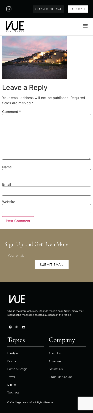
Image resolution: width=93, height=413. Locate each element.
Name (7, 167)
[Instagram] (9, 9)
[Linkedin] (23, 327)
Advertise (55, 361)
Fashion (12, 361)
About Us (55, 353)
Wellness (13, 392)
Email (6, 184)
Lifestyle (12, 353)
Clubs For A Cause (60, 376)
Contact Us (56, 369)
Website (8, 201)
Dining (11, 384)
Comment (11, 111)
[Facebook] (10, 327)
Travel (11, 376)
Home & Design (17, 369)
